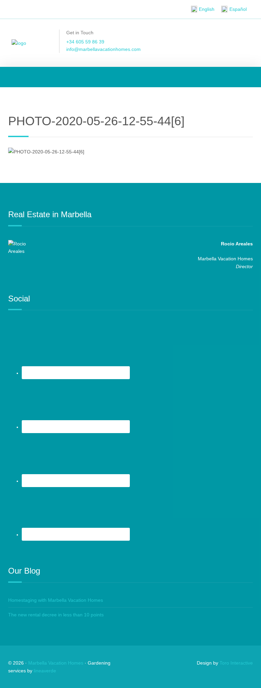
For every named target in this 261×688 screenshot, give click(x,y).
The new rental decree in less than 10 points (56, 614)
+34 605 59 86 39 (85, 41)
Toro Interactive (236, 663)
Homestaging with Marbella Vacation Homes (55, 600)
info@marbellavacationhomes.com (103, 49)
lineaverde (45, 670)
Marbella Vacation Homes (55, 663)
